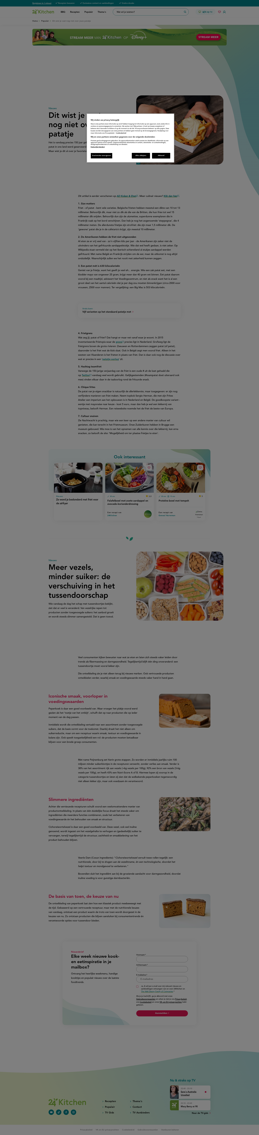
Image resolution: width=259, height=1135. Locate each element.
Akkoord (161, 155)
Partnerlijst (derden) (98, 147)
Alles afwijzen (140, 155)
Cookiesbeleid (121, 133)
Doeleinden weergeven (101, 155)
